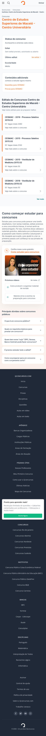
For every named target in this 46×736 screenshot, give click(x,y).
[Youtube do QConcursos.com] (25, 713)
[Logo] (23, 3)
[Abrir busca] (8, 3)
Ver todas (34, 280)
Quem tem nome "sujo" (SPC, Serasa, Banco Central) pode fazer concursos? (21, 340)
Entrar (41, 3)
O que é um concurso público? (17, 321)
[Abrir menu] (3, 3)
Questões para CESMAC (14, 85)
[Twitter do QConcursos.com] (21, 713)
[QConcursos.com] (23, 725)
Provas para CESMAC (13, 89)
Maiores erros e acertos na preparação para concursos (24, 297)
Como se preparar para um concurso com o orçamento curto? (20, 359)
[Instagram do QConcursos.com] (30, 713)
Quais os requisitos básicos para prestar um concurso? (18, 330)
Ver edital (35, 57)
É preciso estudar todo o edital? (18, 350)
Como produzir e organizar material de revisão (24, 287)
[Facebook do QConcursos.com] (16, 713)
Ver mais (40, 199)
